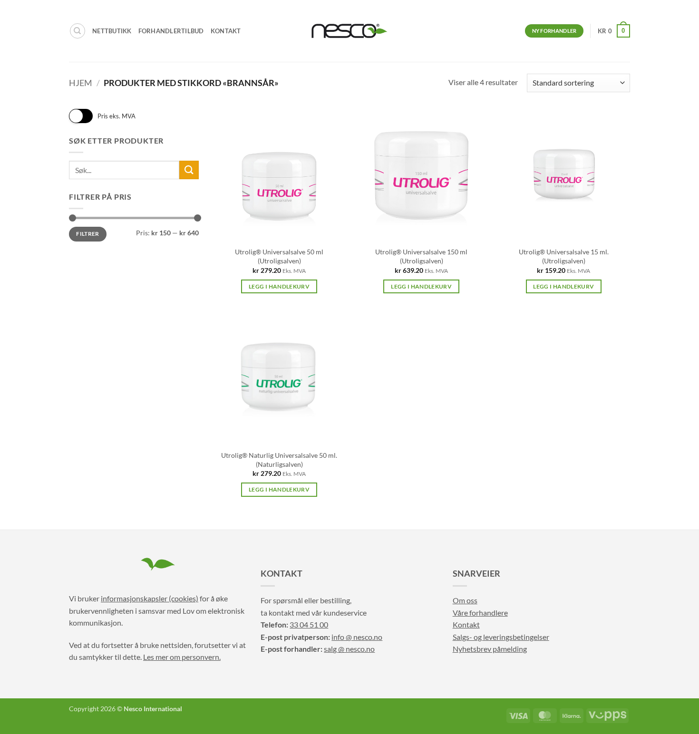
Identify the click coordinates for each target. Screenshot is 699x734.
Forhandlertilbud (171, 31)
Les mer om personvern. (182, 656)
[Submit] (188, 170)
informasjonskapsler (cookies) (149, 598)
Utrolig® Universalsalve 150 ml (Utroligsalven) (421, 256)
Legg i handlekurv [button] (279, 286)
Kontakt (226, 31)
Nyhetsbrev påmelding (490, 648)
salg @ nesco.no (349, 648)
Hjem (80, 82)
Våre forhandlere (480, 612)
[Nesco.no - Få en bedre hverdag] (349, 31)
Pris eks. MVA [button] (116, 116)
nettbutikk (112, 31)
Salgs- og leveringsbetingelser (501, 636)
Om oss (465, 600)
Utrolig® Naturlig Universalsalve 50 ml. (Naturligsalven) (279, 459)
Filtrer (87, 233)
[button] (614, 31)
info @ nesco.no (356, 636)
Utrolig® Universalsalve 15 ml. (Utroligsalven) (564, 256)
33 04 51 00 (309, 624)
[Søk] (77, 31)
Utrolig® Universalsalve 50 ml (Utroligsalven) (279, 256)
